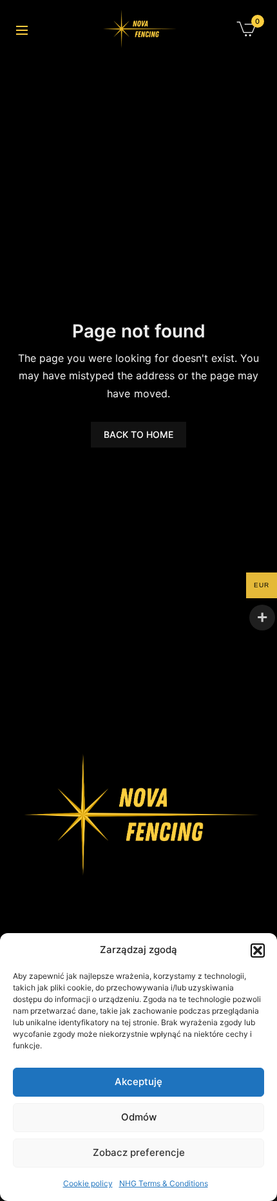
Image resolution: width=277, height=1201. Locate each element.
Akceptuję (138, 1081)
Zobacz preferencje (139, 1152)
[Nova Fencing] (138, 29)
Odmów (139, 1117)
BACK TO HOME (138, 434)
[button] (257, 950)
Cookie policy (88, 1183)
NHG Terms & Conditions (163, 1183)
